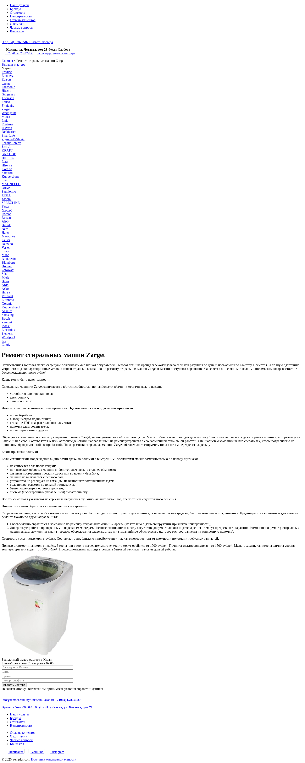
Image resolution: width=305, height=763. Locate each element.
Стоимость (17, 12)
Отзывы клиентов (22, 20)
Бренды (15, 9)
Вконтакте (16, 752)
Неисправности (21, 16)
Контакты (17, 31)
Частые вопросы (21, 27)
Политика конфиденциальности (53, 759)
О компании (18, 24)
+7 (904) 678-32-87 (15, 42)
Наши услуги (19, 5)
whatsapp (44, 53)
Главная (7, 60)
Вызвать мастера (41, 42)
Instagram (57, 752)
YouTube (37, 752)
